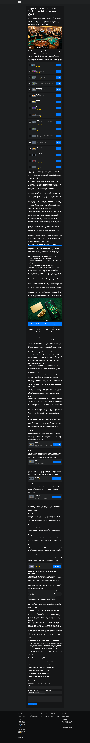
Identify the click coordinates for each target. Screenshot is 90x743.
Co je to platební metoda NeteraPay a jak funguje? (39, 670)
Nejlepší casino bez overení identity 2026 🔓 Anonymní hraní (55, 716)
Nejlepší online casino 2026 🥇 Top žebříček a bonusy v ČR (22, 726)
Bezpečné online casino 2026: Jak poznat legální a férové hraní (33, 716)
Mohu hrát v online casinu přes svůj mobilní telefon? (39, 673)
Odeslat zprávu (32, 704)
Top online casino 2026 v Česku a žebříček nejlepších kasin (23, 737)
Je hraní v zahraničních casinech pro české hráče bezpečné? (41, 667)
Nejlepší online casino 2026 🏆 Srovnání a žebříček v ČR (22, 733)
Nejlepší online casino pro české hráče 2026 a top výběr (67, 723)
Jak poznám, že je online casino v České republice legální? (41, 661)
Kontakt (19, 741)
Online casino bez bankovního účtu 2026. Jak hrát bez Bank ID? (44, 716)
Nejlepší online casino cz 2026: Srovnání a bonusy (67, 726)
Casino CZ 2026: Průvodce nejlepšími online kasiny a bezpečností (66, 717)
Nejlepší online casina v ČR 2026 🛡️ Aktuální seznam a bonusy (22, 716)
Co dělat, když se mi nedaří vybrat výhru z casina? (39, 676)
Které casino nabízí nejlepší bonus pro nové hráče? (39, 664)
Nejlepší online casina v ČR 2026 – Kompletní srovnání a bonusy (22, 721)
